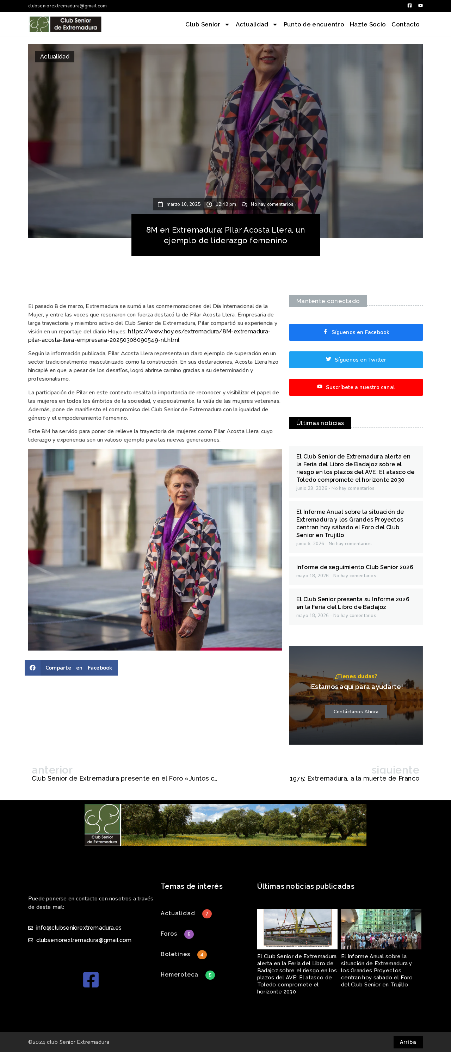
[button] (71, 668)
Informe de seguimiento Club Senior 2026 (354, 567)
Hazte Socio (368, 24)
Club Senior (202, 24)
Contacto (405, 24)
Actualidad (252, 24)
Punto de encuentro (314, 24)
